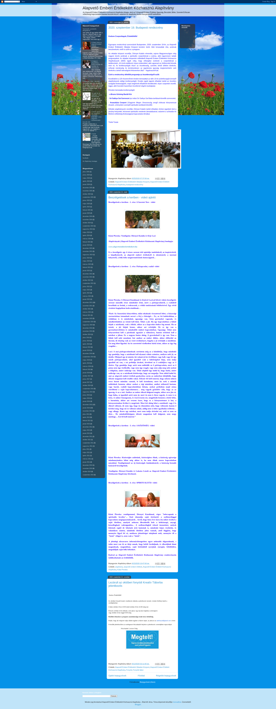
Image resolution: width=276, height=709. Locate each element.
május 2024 (86, 232)
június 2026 (86, 175)
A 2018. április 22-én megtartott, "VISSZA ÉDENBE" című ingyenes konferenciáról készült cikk (93, 117)
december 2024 (87, 216)
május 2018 (86, 360)
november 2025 (87, 191)
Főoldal (141, 675)
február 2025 (86, 210)
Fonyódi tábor (138, 670)
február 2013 (86, 420)
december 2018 (87, 353)
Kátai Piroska (122, 570)
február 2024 (86, 242)
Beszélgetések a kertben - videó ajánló (132, 197)
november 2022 (87, 277)
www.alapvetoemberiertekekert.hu (122, 247)
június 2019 (86, 341)
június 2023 (86, 258)
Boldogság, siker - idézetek (91, 81)
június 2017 (86, 379)
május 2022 (86, 290)
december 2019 (87, 328)
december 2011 (87, 436)
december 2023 (87, 248)
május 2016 (86, 398)
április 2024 (86, 235)
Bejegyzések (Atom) (147, 682)
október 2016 (87, 385)
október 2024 (87, 223)
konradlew (177, 702)
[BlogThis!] (158, 179)
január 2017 (86, 382)
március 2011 (87, 459)
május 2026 (86, 178)
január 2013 (86, 424)
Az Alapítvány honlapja (90, 161)
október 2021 (87, 309)
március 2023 (87, 264)
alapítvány (119, 567)
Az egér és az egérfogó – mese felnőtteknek (97, 94)
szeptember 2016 (88, 388)
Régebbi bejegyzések (166, 675)
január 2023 (86, 270)
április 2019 (86, 344)
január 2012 (86, 433)
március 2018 (87, 366)
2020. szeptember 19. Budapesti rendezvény (135, 27)
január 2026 (86, 184)
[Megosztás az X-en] (160, 179)
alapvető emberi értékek (133, 567)
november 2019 (87, 331)
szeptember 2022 (88, 283)
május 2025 (86, 203)
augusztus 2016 (88, 392)
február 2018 (86, 369)
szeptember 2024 (88, 226)
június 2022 (86, 286)
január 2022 (86, 299)
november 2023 (87, 251)
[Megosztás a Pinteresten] (164, 179)
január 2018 (86, 372)
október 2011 (87, 439)
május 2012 (86, 430)
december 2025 (87, 187)
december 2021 (87, 302)
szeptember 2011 (88, 443)
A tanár (94, 134)
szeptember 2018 (88, 357)
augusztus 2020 (88, 325)
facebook (85, 158)
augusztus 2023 (88, 254)
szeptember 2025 (88, 197)
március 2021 (87, 312)
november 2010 (87, 468)
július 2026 (86, 172)
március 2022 (87, 296)
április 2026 (86, 181)
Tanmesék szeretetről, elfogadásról (90, 29)
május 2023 (86, 261)
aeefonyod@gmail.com (164, 620)
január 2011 (86, 462)
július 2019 (86, 337)
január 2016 (86, 401)
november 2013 (87, 411)
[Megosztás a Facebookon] (162, 179)
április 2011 (86, 455)
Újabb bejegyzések (117, 675)
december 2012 (87, 427)
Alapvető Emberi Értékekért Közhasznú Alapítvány (128, 8)
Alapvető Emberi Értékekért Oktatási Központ (132, 182)
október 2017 (87, 376)
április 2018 (86, 363)
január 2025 (86, 213)
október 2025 (87, 194)
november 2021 (87, 306)
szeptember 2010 (88, 475)
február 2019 (86, 347)
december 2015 (87, 404)
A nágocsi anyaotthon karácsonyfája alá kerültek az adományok (97, 64)
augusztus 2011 (88, 446)
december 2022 (87, 274)
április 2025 (86, 207)
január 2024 (86, 245)
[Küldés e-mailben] (156, 179)
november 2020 (87, 318)
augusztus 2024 (88, 229)
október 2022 (87, 280)
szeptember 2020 (88, 321)
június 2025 (86, 200)
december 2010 (87, 465)
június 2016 (86, 395)
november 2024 (87, 219)
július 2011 (86, 449)
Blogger (138, 704)
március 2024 (87, 238)
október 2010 (87, 471)
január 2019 (86, 350)
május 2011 (86, 452)
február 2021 (86, 315)
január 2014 (86, 408)
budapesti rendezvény (134, 185)
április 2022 (86, 293)
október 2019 (87, 334)
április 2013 (86, 417)
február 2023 (86, 267)
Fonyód (129, 670)
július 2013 (86, 414)
